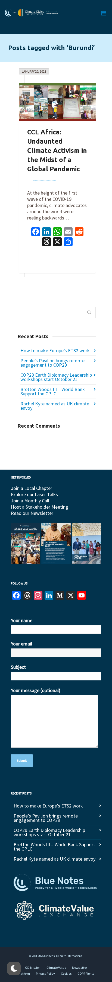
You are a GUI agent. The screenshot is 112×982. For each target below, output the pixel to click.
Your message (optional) (35, 690)
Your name (21, 620)
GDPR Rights (85, 973)
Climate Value (56, 967)
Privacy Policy (45, 973)
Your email (21, 644)
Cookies (66, 973)
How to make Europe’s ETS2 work (55, 350)
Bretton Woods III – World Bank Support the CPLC (52, 391)
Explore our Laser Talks (34, 494)
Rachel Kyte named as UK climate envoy (54, 405)
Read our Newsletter (32, 513)
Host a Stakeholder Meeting (39, 507)
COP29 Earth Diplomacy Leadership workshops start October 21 (56, 377)
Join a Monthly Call (30, 501)
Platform (24, 973)
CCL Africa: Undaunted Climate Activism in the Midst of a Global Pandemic (57, 150)
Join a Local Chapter (31, 488)
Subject (18, 667)
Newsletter (79, 967)
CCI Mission (33, 967)
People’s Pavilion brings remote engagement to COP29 (52, 362)
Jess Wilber (44, 177)
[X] (57, 242)
